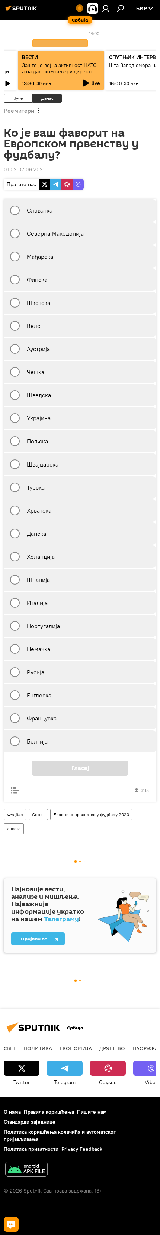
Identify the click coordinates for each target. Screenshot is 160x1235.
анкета (13, 828)
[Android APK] (26, 1170)
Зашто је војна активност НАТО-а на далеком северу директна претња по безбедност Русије (60, 71)
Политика (37, 1048)
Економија (76, 1048)
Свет (10, 1048)
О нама (12, 1111)
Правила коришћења (49, 1111)
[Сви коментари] (11, 1224)
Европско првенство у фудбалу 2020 (91, 814)
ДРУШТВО (112, 1048)
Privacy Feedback (81, 1149)
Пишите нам (92, 1111)
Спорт (38, 814)
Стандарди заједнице (29, 1121)
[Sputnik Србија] (22, 11)
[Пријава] (105, 8)
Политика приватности (31, 1149)
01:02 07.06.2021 (24, 169)
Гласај (80, 768)
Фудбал (15, 814)
